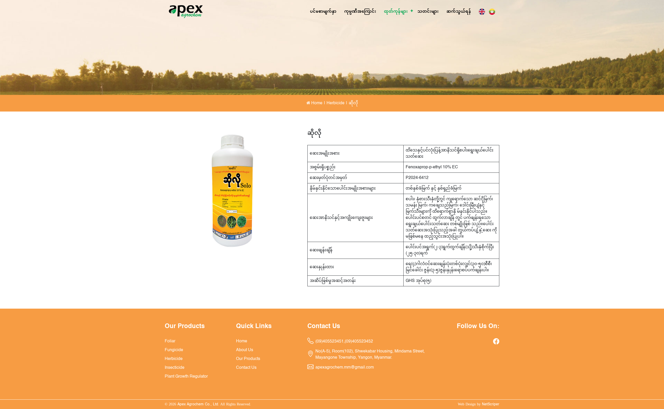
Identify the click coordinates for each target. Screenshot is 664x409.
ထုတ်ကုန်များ (396, 12)
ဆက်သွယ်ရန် (458, 12)
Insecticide (399, 56)
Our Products (248, 359)
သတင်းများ (428, 12)
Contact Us (246, 368)
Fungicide (397, 37)
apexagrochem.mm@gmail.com (344, 367)
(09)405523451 (329, 341)
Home (316, 103)
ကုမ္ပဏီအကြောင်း (360, 12)
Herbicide (401, 46)
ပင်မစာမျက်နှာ (323, 12)
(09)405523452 (359, 341)
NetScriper (490, 404)
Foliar (394, 27)
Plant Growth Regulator (186, 377)
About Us (244, 350)
